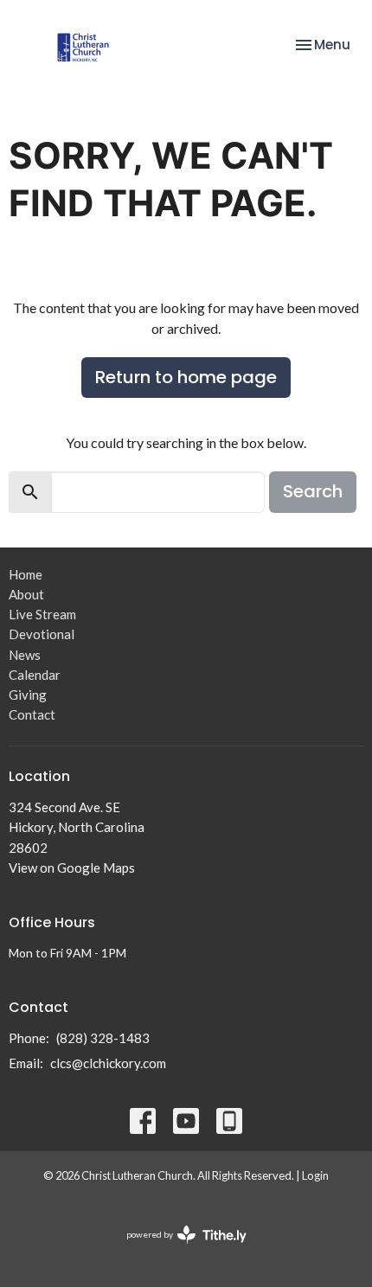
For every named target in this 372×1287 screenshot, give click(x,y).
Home (25, 574)
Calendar (35, 674)
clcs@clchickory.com (108, 1063)
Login (315, 1175)
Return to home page (186, 377)
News (25, 655)
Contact (32, 714)
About (26, 594)
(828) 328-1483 (103, 1038)
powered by (177, 1249)
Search (313, 491)
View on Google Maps (72, 867)
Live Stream (42, 614)
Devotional (41, 634)
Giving (28, 694)
